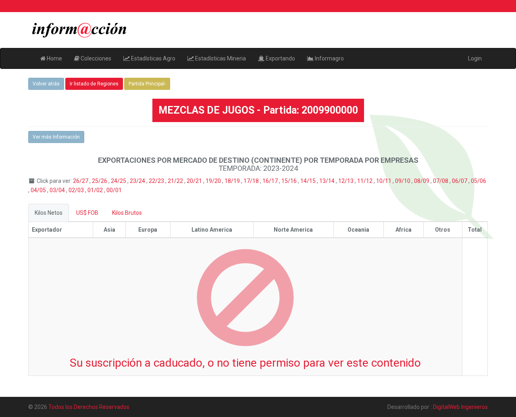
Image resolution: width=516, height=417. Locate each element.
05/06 (478, 181)
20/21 (195, 181)
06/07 (460, 181)
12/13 (346, 181)
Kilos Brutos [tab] (127, 213)
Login (475, 58)
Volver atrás (46, 84)
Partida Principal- (147, 84)
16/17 (270, 181)
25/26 (100, 181)
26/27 (81, 181)
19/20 (214, 181)
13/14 (327, 181)
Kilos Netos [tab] (48, 213)
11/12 (365, 181)
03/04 (58, 190)
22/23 (157, 181)
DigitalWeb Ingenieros (460, 407)
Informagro (329, 58)
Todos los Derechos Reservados (88, 407)
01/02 (95, 190)
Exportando (279, 58)
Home (54, 58)
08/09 (422, 181)
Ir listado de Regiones (94, 84)
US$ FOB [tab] (87, 213)
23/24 (138, 181)
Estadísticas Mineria (220, 58)
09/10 (403, 181)
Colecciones (95, 58)
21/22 (176, 181)
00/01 (114, 190)
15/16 (289, 181)
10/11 (384, 181)
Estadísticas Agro (152, 58)
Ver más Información (56, 137)
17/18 (251, 181)
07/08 (441, 181)
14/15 (308, 181)
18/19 (233, 181)
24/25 (119, 181)
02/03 (77, 190)
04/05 (39, 190)
